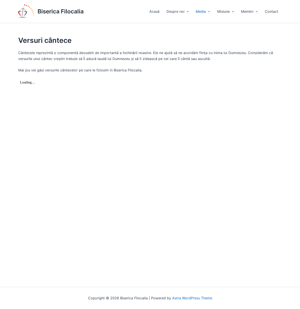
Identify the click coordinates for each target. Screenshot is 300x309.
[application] (186, 11)
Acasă (154, 11)
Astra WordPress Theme (192, 298)
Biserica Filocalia (61, 11)
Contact (271, 11)
